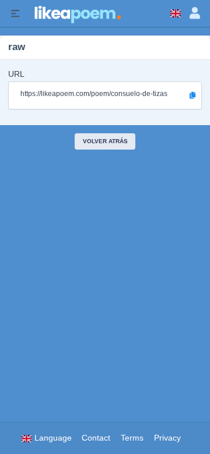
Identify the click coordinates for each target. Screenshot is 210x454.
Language (52, 438)
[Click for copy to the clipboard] (192, 95)
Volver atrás (105, 141)
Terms (132, 438)
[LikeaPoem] (77, 13)
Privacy (167, 438)
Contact (96, 438)
